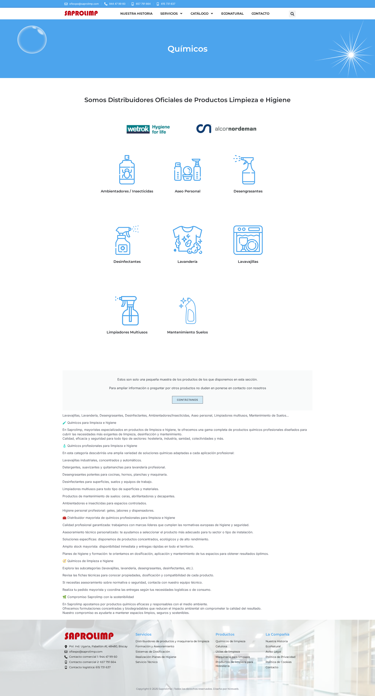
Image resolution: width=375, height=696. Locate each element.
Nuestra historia (136, 13)
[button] (292, 14)
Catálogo (199, 13)
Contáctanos (187, 399)
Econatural (232, 13)
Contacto (260, 13)
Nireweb (233, 688)
